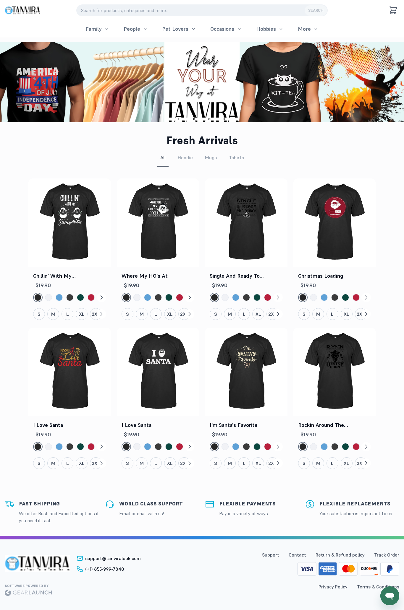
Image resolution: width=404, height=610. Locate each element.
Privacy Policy (333, 587)
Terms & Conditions (378, 587)
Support (270, 555)
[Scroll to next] (101, 297)
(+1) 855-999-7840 (104, 569)
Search (316, 10)
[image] (22, 10)
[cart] (393, 10)
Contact (297, 555)
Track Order (386, 555)
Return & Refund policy (340, 555)
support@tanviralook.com (113, 558)
